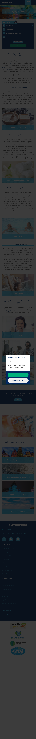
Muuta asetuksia (18, 380)
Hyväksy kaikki (18, 375)
